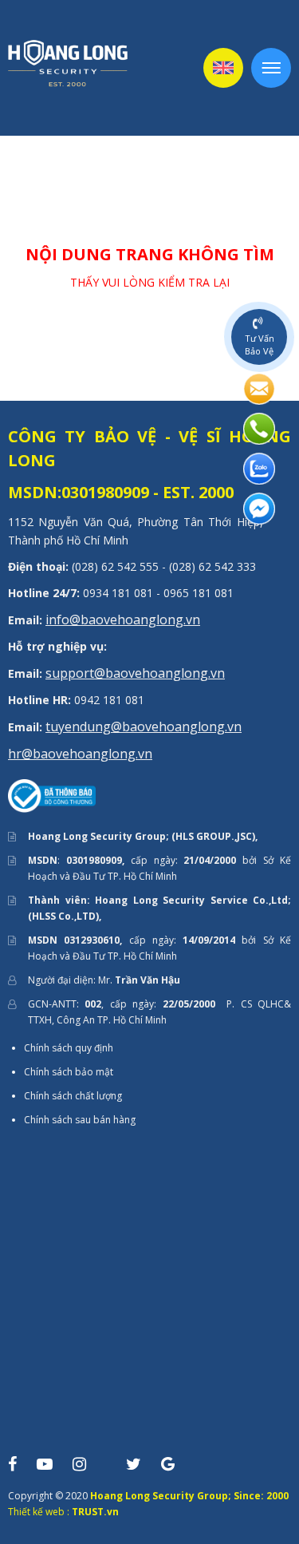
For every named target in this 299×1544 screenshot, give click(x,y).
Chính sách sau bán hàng (80, 1119)
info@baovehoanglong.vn (122, 619)
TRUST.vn (95, 1511)
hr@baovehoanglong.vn (80, 753)
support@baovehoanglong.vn (135, 673)
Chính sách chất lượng (73, 1096)
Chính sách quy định (68, 1048)
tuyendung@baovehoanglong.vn (143, 726)
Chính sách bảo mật (68, 1072)
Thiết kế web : (38, 1511)
